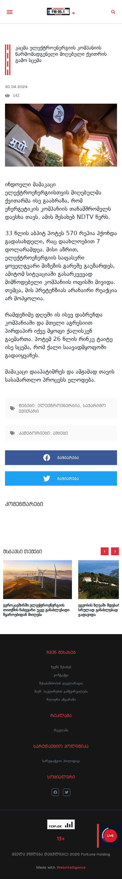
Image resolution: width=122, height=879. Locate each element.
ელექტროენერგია (59, 405)
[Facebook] (55, 792)
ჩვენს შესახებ (61, 667)
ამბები (60, 433)
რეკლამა (61, 730)
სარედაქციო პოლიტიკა (61, 761)
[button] (9, 12)
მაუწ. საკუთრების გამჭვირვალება (61, 691)
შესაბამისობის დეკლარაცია (61, 683)
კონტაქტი (61, 675)
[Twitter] (66, 792)
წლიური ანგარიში (61, 699)
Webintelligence (71, 867)
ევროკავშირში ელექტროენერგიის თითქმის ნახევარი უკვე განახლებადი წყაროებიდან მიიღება (36, 610)
